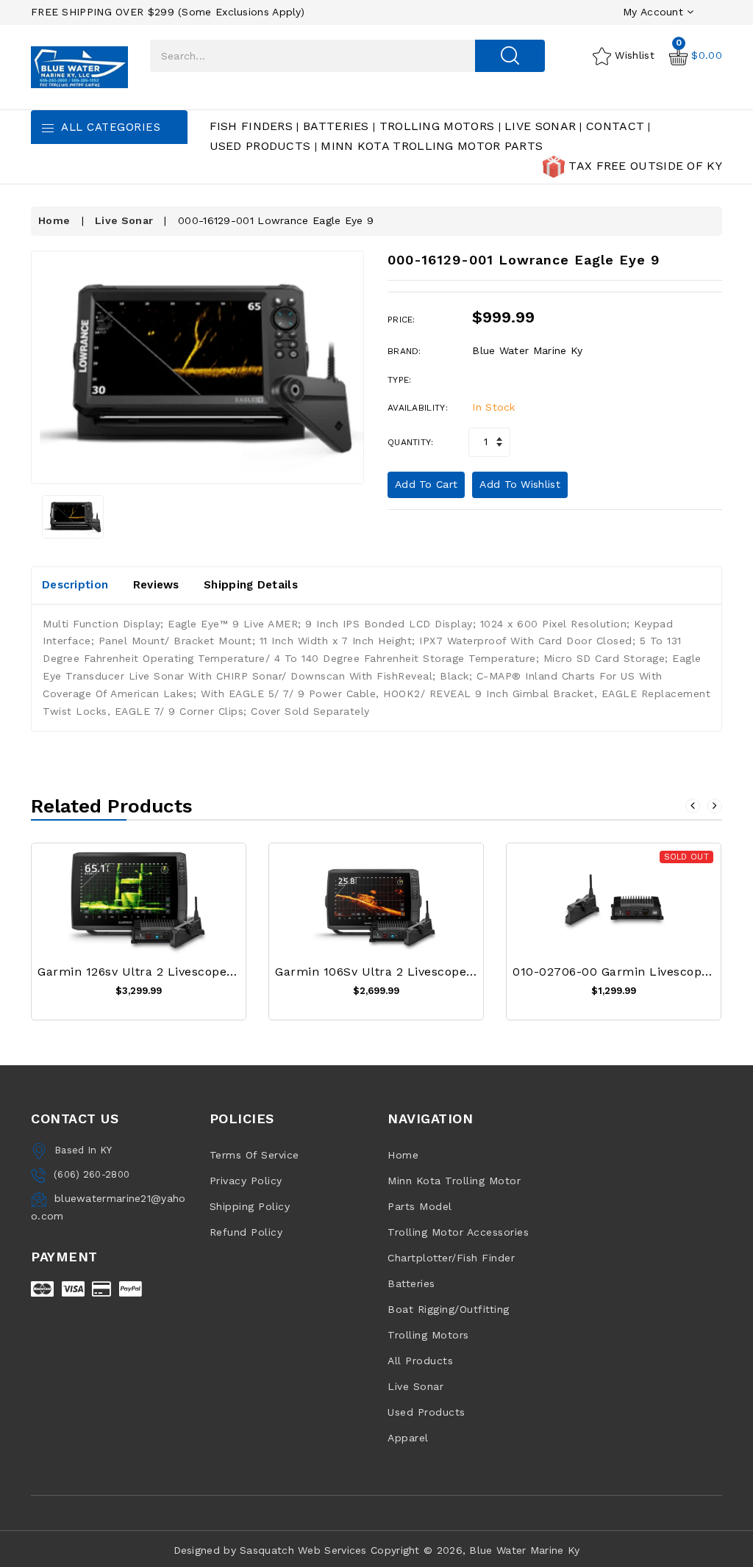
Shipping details (251, 584)
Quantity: (411, 442)
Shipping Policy (250, 1206)
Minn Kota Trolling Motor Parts (432, 146)
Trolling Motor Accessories (458, 1232)
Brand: (404, 351)
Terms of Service (254, 1155)
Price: (401, 319)
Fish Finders (251, 126)
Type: (400, 380)
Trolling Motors (437, 126)
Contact (615, 126)
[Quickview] (175, 911)
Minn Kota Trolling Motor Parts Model (454, 1193)
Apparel (408, 1438)
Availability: (418, 408)
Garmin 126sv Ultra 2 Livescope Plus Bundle (171, 972)
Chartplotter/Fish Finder (451, 1258)
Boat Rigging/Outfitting (449, 1309)
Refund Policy (246, 1232)
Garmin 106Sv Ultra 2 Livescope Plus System (410, 972)
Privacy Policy (246, 1180)
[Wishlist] (139, 911)
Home (54, 220)
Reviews (156, 584)
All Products (420, 1360)
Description (75, 584)
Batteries (336, 126)
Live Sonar (540, 126)
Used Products (260, 146)
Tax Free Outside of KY (643, 166)
